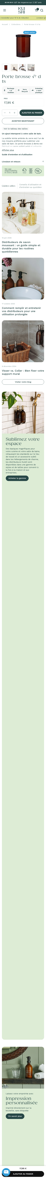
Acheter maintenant (23, 121)
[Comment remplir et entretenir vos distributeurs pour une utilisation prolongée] (23, 278)
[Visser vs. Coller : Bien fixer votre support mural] (23, 341)
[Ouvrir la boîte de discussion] (6, 1172)
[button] (41, 10)
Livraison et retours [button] (11, 162)
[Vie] (21, 10)
